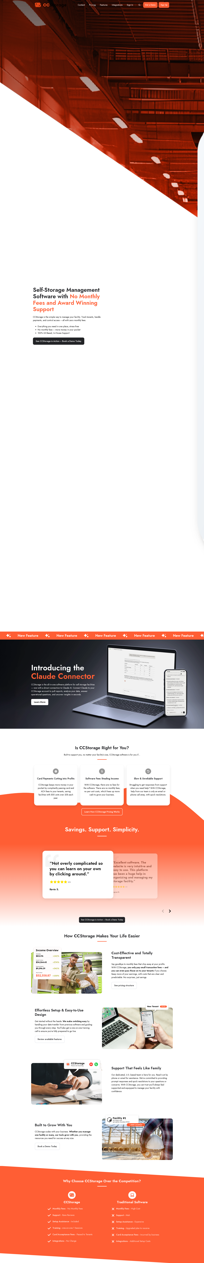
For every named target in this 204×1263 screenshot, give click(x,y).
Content (81, 4)
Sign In (130, 4)
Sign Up (164, 5)
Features (104, 4)
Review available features (50, 1039)
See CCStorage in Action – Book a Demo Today (58, 341)
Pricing (92, 4)
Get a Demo (150, 5)
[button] (139, 5)
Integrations (117, 4)
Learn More (39, 702)
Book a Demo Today (47, 1146)
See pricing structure (124, 985)
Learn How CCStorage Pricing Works (102, 811)
